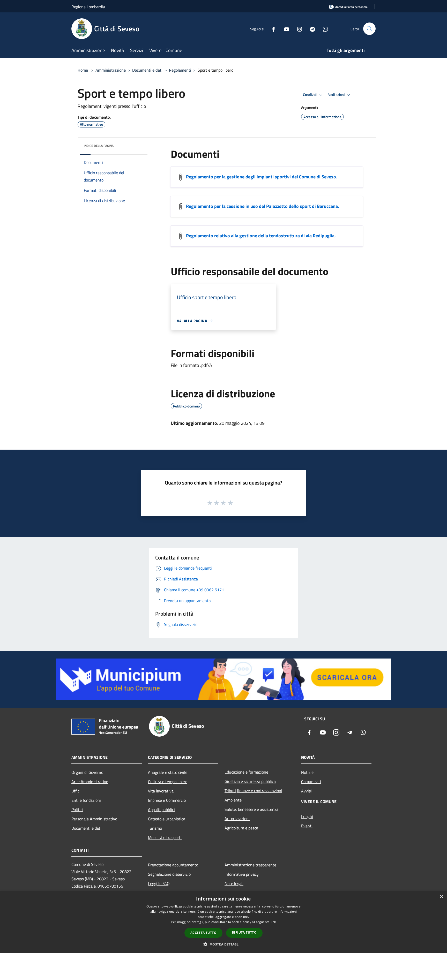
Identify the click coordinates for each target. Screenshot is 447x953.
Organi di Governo (87, 772)
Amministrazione (110, 70)
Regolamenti (180, 70)
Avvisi (306, 791)
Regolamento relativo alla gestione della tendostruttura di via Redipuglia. (261, 235)
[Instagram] (297, 28)
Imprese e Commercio (167, 800)
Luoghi (307, 816)
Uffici (75, 791)
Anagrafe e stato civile (167, 772)
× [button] (441, 897)
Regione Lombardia (88, 7)
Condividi (310, 94)
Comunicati (311, 781)
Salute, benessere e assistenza (251, 809)
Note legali (234, 883)
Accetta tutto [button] (203, 933)
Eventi (306, 826)
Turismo (155, 828)
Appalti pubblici (161, 809)
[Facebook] (271, 28)
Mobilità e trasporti (165, 837)
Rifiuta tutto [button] (244, 932)
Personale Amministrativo (94, 819)
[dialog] (223, 922)
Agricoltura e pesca (241, 828)
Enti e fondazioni (86, 800)
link (273, 922)
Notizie (307, 772)
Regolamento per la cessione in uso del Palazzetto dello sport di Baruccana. (262, 206)
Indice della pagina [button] (99, 145)
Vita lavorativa (161, 791)
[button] (223, 944)
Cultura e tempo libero (167, 781)
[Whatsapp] (323, 28)
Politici (77, 809)
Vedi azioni (336, 94)
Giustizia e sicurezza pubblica (250, 781)
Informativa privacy (242, 874)
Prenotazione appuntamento (173, 865)
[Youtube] (284, 28)
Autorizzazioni (237, 818)
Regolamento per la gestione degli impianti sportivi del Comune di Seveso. (261, 176)
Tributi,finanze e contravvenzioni (253, 791)
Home (83, 70)
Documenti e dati (147, 70)
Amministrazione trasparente (250, 865)
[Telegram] (310, 28)
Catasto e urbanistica (166, 819)
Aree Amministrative (89, 781)
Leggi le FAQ (159, 883)
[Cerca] (369, 28)
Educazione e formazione (246, 772)
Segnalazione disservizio (169, 874)
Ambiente (233, 800)
